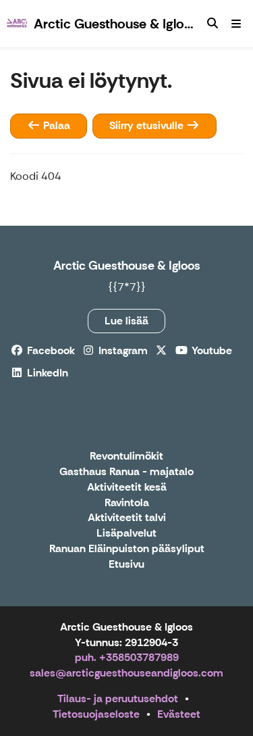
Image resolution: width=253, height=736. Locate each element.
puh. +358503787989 (127, 657)
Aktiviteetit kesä (127, 487)
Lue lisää (126, 321)
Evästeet (178, 714)
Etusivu (126, 564)
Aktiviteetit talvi (127, 518)
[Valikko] (236, 23)
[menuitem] (212, 23)
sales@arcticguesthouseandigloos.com (126, 673)
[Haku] (212, 23)
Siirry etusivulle (147, 125)
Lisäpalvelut (126, 533)
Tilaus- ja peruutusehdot (117, 698)
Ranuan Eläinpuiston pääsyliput (126, 549)
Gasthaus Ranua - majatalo (126, 472)
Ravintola (127, 503)
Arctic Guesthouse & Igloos (126, 265)
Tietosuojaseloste (96, 714)
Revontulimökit (126, 456)
